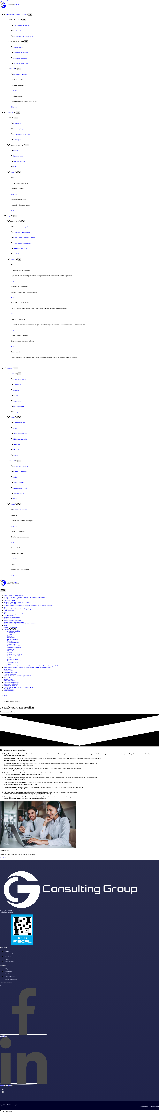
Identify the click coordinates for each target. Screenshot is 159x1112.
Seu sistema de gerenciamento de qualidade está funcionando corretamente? (25, 597)
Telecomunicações (12, 662)
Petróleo (9, 652)
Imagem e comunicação (10, 627)
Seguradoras (11, 637)
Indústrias (6, 629)
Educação (10, 641)
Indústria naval (11, 644)
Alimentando (11, 632)
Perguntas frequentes (10, 674)
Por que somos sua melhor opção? (13, 595)
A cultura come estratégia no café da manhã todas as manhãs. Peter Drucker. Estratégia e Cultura (32, 666)
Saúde (9, 657)
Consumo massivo (12, 639)
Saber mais (14, 90)
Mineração (10, 651)
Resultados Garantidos (10, 685)
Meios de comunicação (14, 647)
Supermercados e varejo (14, 661)
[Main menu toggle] (3, 590)
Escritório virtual (8, 671)
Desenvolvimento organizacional (13, 614)
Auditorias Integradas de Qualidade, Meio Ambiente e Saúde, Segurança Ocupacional (28, 605)
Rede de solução (8, 679)
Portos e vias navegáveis (14, 654)
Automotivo (10, 634)
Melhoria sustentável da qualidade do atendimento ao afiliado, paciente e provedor (28, 667)
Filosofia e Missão (9, 615)
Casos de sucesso (9, 610)
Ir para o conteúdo (5, 1)
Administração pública (13, 631)
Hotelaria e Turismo (13, 642)
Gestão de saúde (8, 619)
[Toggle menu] (14, 629)
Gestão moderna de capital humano (14, 622)
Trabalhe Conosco (9, 689)
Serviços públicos (12, 659)
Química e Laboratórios (14, 656)
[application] (27, 14)
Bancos (9, 636)
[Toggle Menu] (30, 14)
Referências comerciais (10, 680)
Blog (5, 607)
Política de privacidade (10, 672)
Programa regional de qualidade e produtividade (17, 676)
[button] (10, 629)
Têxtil (9, 664)
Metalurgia (10, 649)
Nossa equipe (8, 669)
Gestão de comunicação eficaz (12, 620)
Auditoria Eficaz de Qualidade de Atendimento (17, 602)
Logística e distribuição (14, 646)
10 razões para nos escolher (12, 599)
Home (5, 625)
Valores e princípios (9, 690)
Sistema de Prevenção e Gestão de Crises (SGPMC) (19, 687)
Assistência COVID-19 (10, 600)
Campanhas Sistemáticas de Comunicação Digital (18, 609)
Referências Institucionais (11, 682)
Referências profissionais (11, 684)
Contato (6, 612)
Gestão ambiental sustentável (12, 617)
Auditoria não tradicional (11, 604)
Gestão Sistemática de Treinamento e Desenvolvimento (20, 624)
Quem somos (7, 677)
